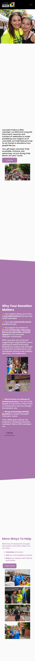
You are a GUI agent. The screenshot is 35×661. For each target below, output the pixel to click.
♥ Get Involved (9, 566)
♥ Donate (9, 160)
